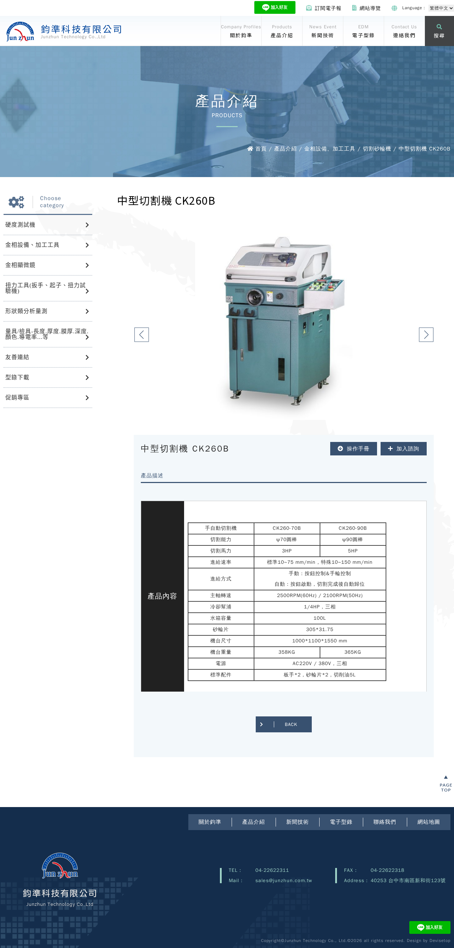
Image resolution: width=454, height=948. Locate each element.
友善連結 (17, 357)
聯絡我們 (384, 822)
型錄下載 (17, 377)
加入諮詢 (408, 448)
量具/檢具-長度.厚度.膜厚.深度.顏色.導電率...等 (47, 334)
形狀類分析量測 (26, 311)
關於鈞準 (210, 822)
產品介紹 (253, 822)
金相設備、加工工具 (32, 245)
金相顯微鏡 (20, 265)
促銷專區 (17, 397)
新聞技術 (297, 822)
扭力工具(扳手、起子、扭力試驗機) (45, 288)
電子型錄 (341, 822)
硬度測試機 (20, 225)
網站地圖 (428, 822)
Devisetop (440, 940)
